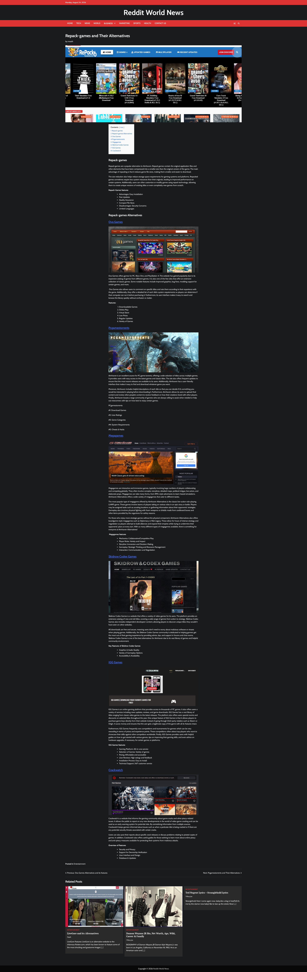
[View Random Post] (234, 23)
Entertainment (79, 864)
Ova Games (116, 222)
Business (108, 23)
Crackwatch (116, 770)
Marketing (124, 23)
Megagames (116, 435)
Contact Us (160, 23)
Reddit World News (153, 12)
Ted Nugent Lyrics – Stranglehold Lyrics (207, 892)
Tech (78, 23)
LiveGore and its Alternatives (83, 933)
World (97, 23)
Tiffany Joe (129, 940)
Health (147, 23)
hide (121, 127)
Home (70, 23)
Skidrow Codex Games (122, 556)
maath (70, 41)
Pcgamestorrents (119, 328)
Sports (136, 23)
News (87, 23)
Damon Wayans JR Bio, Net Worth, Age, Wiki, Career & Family (150, 935)
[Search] (238, 23)
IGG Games (115, 662)
